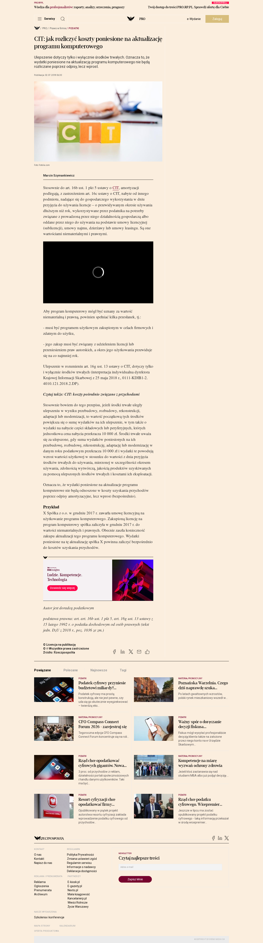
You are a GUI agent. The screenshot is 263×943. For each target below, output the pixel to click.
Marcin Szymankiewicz (59, 175)
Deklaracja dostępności (82, 871)
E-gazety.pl (75, 886)
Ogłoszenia (41, 886)
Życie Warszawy (78, 906)
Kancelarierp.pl (77, 898)
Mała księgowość (79, 894)
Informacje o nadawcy (81, 867)
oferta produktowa (46, 931)
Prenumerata (43, 890)
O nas (38, 854)
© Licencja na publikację (59, 644)
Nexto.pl (73, 890)
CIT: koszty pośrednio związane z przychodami (102, 394)
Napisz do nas (43, 863)
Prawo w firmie (58, 28)
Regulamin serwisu (79, 863)
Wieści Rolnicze (78, 902)
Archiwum (40, 894)
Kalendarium (67, 926)
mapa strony (42, 926)
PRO (142, 19)
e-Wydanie (194, 19)
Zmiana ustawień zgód (82, 858)
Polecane (70, 670)
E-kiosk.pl (74, 882)
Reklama (40, 882)
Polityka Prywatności (80, 854)
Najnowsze (98, 670)
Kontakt (39, 858)
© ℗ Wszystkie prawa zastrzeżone (66, 648)
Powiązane (42, 670)
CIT (116, 187)
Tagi (123, 670)
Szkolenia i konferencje (49, 917)
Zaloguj (217, 19)
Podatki (74, 28)
